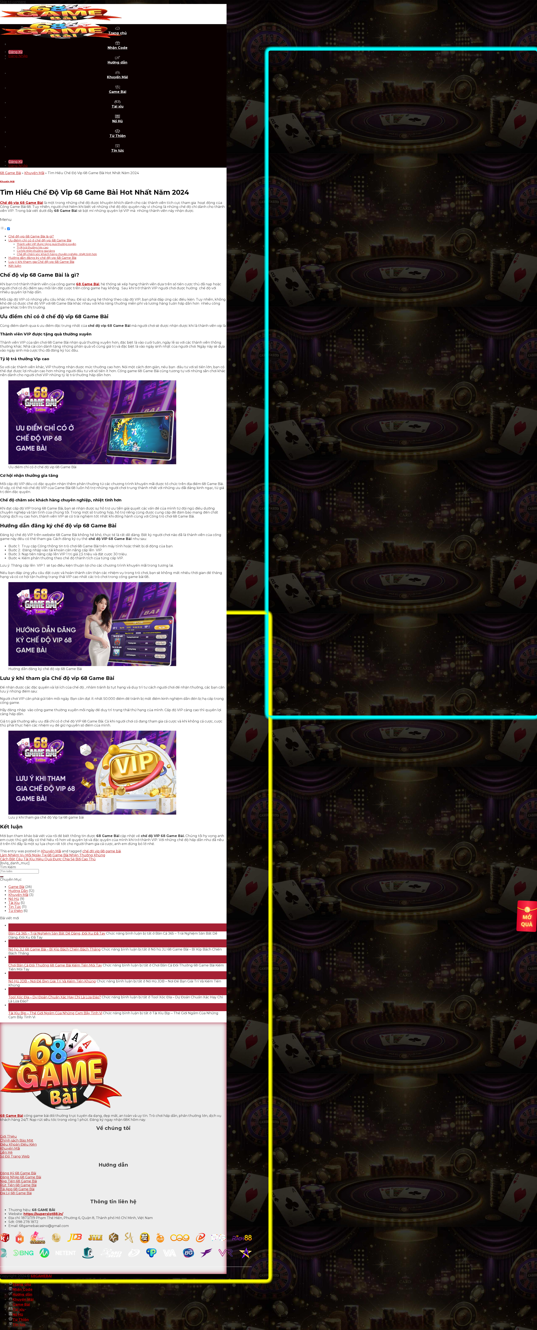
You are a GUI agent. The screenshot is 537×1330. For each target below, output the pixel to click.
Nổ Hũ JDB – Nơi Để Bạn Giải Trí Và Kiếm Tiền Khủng (52, 981)
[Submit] (1, 876)
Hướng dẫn (117, 62)
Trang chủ (22, 1284)
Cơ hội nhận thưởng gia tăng (36, 250)
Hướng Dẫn (18, 891)
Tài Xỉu (14, 903)
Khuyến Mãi (117, 77)
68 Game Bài (10, 173)
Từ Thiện (117, 136)
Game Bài (117, 92)
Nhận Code (118, 48)
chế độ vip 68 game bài (101, 851)
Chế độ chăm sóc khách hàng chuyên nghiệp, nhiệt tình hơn (57, 254)
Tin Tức (14, 907)
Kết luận (14, 266)
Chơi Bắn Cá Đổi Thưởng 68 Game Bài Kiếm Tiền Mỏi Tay (55, 965)
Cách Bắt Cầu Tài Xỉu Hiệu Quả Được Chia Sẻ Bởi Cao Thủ (48, 859)
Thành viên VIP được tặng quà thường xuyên (46, 244)
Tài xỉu (118, 106)
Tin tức (117, 151)
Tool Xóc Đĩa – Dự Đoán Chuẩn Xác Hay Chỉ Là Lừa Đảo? (54, 997)
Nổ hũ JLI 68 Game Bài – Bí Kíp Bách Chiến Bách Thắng (54, 949)
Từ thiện (15, 911)
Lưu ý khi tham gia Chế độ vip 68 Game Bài (41, 262)
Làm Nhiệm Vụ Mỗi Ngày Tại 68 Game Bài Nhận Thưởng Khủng (52, 855)
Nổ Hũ (117, 121)
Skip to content (13, 2)
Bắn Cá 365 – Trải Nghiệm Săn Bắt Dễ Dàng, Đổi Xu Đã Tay (56, 933)
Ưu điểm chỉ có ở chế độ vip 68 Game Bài (39, 240)
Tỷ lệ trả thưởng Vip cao (32, 247)
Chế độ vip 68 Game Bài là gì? (31, 236)
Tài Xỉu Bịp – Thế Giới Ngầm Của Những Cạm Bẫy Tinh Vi (55, 1013)
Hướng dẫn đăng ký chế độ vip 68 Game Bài (42, 258)
